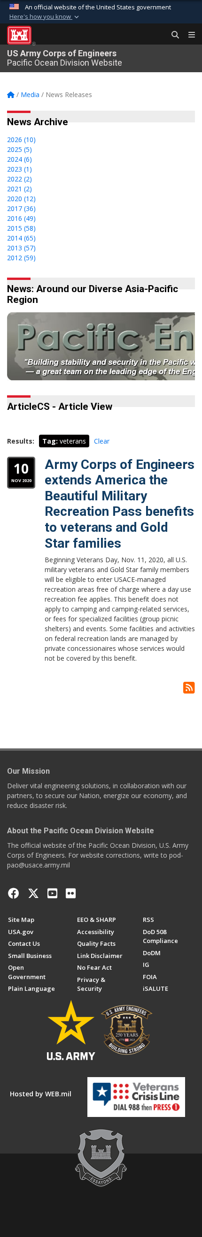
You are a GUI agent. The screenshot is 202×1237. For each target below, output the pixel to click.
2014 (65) (21, 238)
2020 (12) (21, 198)
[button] (45, 17)
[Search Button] (172, 35)
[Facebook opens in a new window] (13, 893)
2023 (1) (19, 169)
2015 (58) (21, 228)
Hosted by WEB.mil (40, 1093)
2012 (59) (21, 257)
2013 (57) (21, 247)
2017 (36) (21, 208)
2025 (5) (19, 149)
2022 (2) (19, 178)
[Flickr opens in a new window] (71, 893)
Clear (101, 441)
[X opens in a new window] (33, 893)
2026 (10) (21, 139)
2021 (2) (19, 188)
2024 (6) (19, 159)
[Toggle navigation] (188, 35)
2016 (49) (21, 218)
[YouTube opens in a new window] (52, 893)
